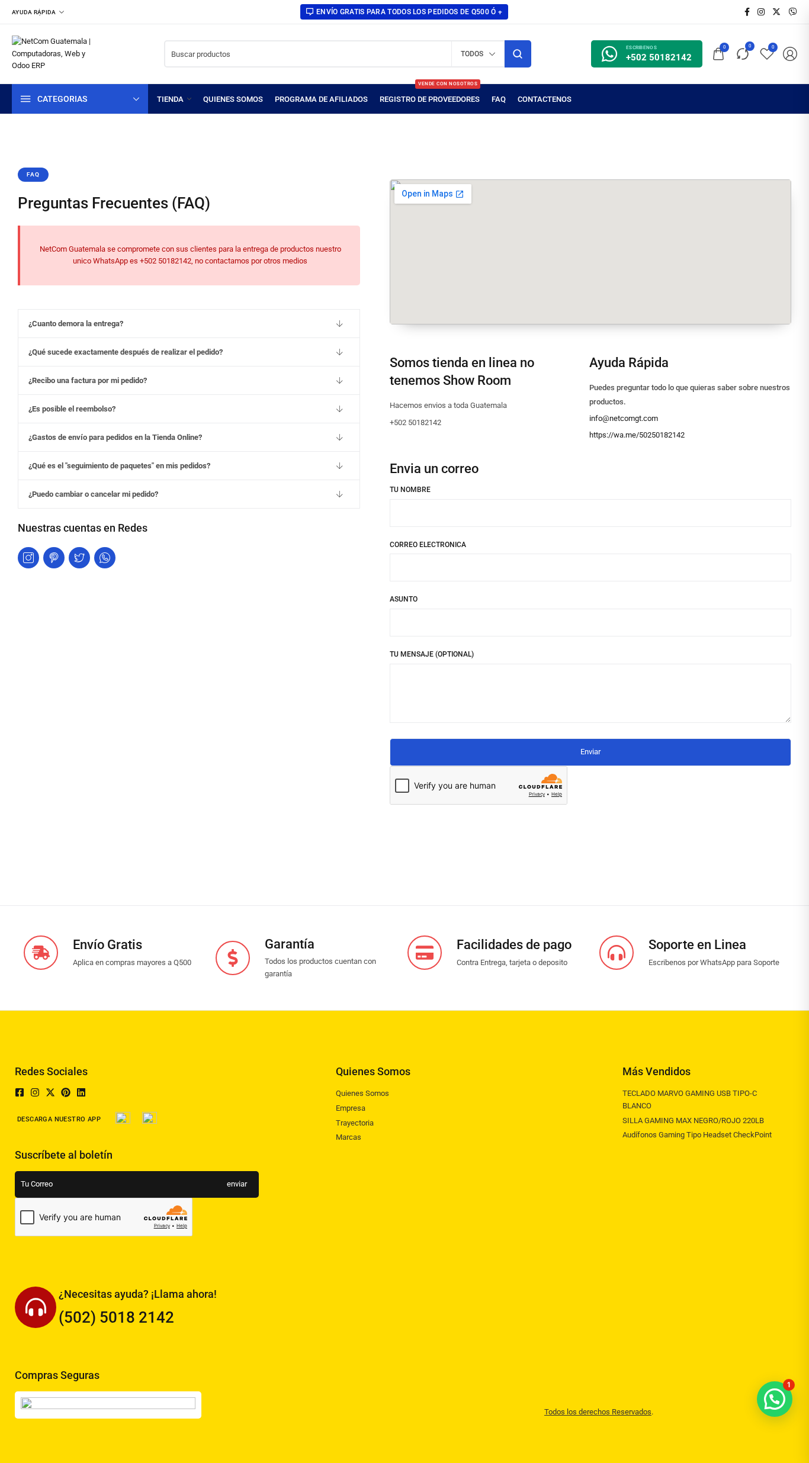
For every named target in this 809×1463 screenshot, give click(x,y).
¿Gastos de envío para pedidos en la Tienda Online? (115, 437)
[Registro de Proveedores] (430, 99)
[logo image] (58, 53)
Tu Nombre (410, 489)
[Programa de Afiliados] (321, 99)
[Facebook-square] (19, 1092)
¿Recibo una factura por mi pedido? (87, 380)
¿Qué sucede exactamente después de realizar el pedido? (125, 352)
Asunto (404, 599)
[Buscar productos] (518, 53)
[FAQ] (499, 99)
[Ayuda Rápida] (38, 12)
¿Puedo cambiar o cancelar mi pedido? (93, 494)
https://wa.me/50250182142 (637, 434)
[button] (188, 323)
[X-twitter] (50, 1092)
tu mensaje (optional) (432, 654)
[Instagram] (35, 1092)
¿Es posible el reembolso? (71, 408)
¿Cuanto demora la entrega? (75, 323)
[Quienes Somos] (233, 99)
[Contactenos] (545, 99)
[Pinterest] (65, 1092)
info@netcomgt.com (623, 418)
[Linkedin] (81, 1092)
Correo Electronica (428, 545)
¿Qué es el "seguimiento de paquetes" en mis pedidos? (119, 465)
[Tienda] (174, 99)
